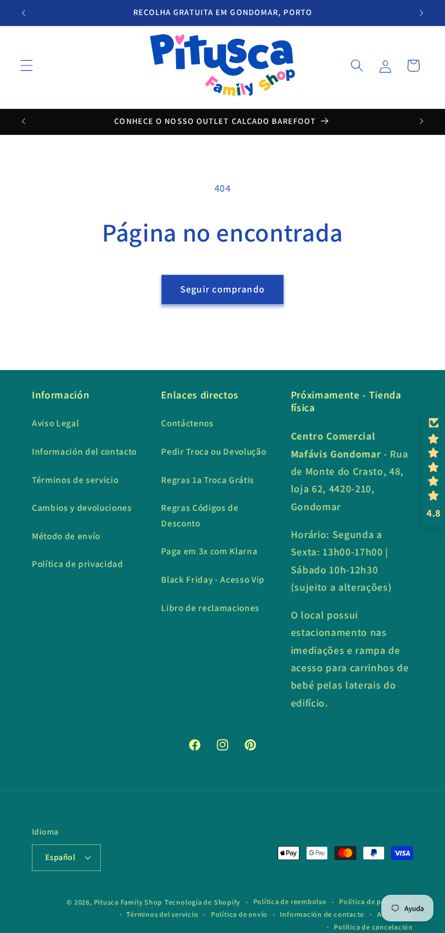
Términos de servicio (75, 479)
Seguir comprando (222, 289)
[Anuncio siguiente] (421, 12)
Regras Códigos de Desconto (199, 515)
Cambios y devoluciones (82, 507)
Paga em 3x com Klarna (209, 551)
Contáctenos (187, 423)
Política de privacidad (77, 563)
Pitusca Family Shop (128, 902)
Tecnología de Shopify (202, 902)
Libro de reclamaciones (210, 607)
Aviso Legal (55, 423)
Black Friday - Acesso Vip (213, 579)
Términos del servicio (162, 914)
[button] (27, 65)
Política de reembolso (290, 901)
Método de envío (66, 535)
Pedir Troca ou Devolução (213, 451)
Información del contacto (84, 451)
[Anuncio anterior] (24, 12)
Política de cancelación (373, 927)
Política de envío (239, 914)
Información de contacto (322, 914)
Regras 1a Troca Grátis (207, 479)
